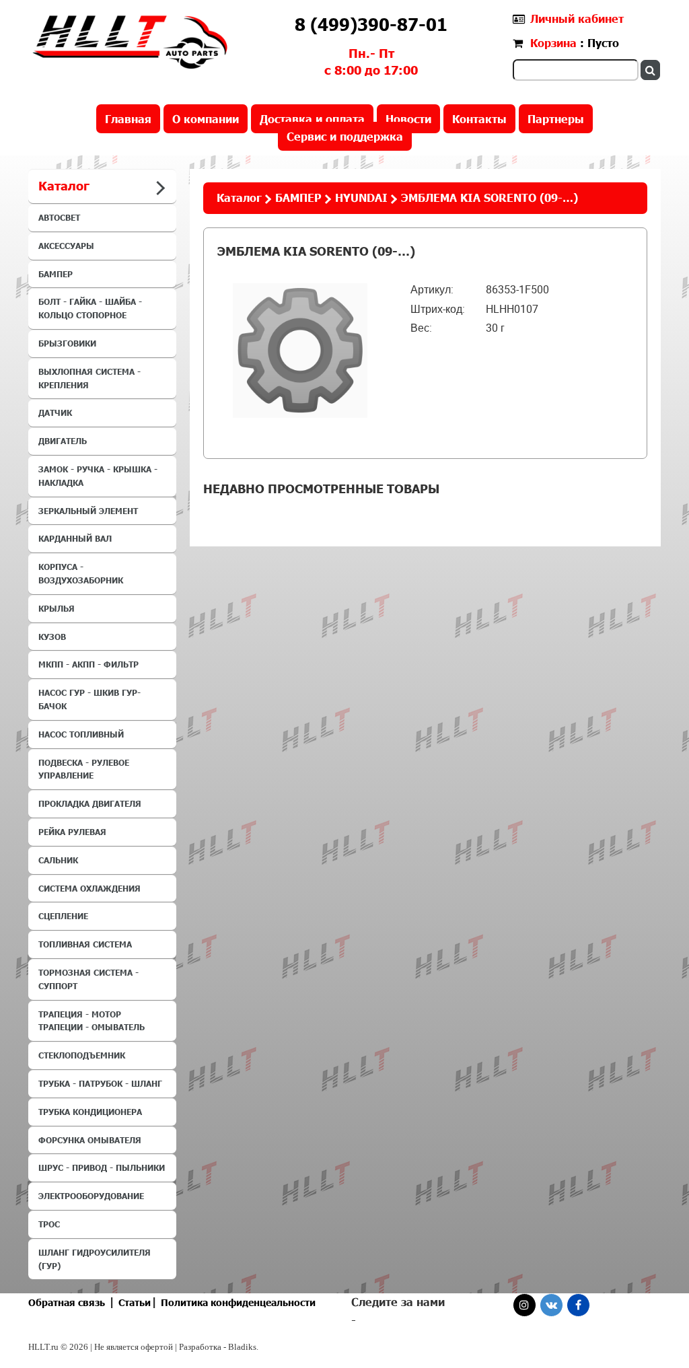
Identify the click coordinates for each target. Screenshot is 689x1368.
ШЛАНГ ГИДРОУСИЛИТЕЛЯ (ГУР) (94, 1259)
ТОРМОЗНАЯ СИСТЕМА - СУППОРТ (88, 979)
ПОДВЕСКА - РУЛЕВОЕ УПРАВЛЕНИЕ (83, 769)
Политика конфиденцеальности (238, 1302)
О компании (205, 118)
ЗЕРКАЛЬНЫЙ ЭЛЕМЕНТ (88, 510)
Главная (128, 118)
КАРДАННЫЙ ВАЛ (75, 538)
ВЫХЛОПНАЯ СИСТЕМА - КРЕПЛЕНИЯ (89, 378)
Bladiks (242, 1347)
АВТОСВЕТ (59, 217)
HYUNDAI (361, 197)
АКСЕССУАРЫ (66, 245)
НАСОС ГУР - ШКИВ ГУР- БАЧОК (89, 699)
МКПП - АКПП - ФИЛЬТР (88, 664)
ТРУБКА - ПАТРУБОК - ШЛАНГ (100, 1083)
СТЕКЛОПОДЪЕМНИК (81, 1055)
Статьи (134, 1302)
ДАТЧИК (55, 412)
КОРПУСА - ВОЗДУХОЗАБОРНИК (80, 573)
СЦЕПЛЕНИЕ (63, 916)
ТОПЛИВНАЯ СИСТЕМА (85, 944)
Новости (408, 118)
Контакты (479, 118)
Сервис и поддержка (345, 136)
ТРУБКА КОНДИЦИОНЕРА (90, 1111)
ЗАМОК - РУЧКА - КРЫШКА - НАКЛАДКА (97, 475)
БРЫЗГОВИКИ (67, 343)
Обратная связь (66, 1302)
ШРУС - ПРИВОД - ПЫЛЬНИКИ (101, 1167)
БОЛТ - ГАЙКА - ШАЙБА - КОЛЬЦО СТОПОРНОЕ (90, 308)
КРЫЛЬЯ (56, 608)
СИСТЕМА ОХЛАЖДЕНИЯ (89, 888)
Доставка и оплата (312, 118)
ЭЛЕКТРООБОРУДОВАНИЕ (91, 1195)
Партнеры (556, 118)
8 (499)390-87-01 (371, 24)
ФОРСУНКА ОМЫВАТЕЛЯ (89, 1140)
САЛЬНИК (58, 860)
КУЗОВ (52, 636)
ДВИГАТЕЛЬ (62, 440)
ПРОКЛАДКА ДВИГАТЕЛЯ (89, 803)
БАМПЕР (55, 274)
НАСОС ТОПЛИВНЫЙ (81, 734)
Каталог (239, 197)
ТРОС (49, 1224)
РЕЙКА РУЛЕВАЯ (72, 831)
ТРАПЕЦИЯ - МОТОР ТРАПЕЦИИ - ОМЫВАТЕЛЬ (91, 1020)
